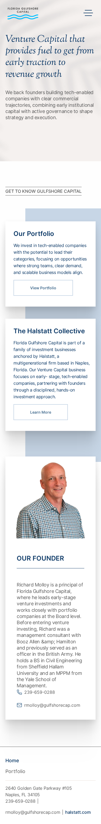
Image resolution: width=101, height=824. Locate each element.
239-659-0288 (20, 801)
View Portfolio (43, 288)
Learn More (40, 412)
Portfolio (15, 771)
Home (12, 760)
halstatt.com (78, 812)
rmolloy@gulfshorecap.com (32, 812)
